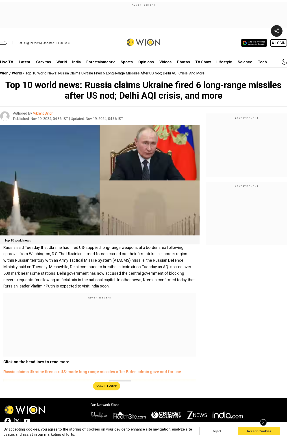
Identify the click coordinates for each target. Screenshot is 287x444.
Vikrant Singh (43, 113)
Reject (216, 431)
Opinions (146, 62)
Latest (24, 62)
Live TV (6, 62)
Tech (262, 62)
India (76, 62)
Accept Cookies (259, 431)
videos (165, 62)
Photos (183, 62)
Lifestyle (224, 62)
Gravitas (43, 62)
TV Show (203, 62)
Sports (127, 62)
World (62, 62)
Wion (4, 73)
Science (245, 62)
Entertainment (99, 62)
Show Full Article (106, 386)
